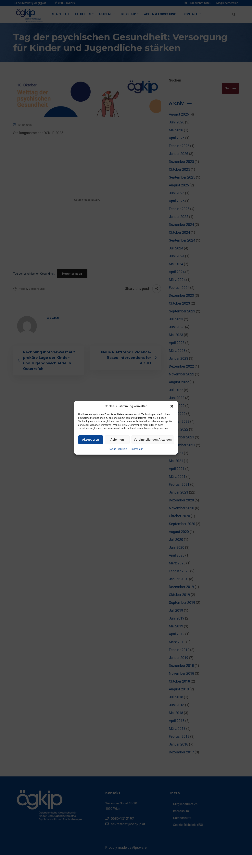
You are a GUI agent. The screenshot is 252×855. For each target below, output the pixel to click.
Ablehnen (117, 439)
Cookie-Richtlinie (118, 449)
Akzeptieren (90, 439)
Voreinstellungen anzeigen (153, 439)
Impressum (137, 449)
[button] (172, 406)
